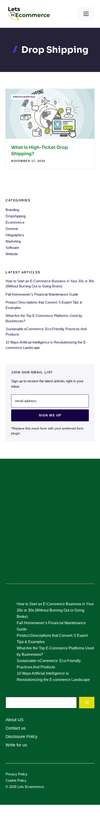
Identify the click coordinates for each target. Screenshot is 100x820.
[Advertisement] (50, 524)
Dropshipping (24, 97)
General (12, 229)
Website (12, 254)
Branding (12, 210)
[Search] (86, 702)
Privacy (12, 774)
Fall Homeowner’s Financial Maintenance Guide (42, 294)
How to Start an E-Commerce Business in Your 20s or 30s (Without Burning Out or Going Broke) (55, 610)
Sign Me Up (50, 415)
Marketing (13, 241)
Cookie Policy (16, 780)
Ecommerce (15, 222)
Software (12, 248)
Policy (22, 774)
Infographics (15, 235)
